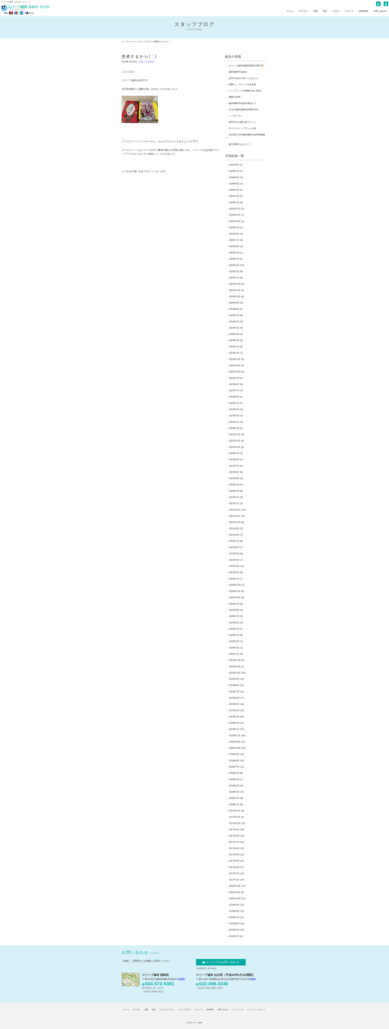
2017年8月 (234, 835)
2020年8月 (234, 610)
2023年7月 (234, 390)
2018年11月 (234, 741)
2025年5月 (234, 252)
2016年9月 (234, 904)
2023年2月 (234, 422)
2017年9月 (234, 829)
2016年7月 (234, 917)
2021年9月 (234, 528)
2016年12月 (235, 886)
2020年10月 (235, 597)
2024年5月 (234, 327)
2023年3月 (234, 415)
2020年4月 (234, 635)
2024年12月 (235, 284)
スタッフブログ (144, 41)
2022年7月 (234, 466)
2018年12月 (235, 735)
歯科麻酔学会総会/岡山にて (243, 103)
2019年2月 (234, 723)
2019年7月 (234, 691)
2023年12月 (235, 359)
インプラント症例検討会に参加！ (246, 90)
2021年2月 (234, 572)
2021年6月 (234, 547)
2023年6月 (234, 396)
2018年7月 (234, 766)
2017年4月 (234, 860)
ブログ (335, 11)
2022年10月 (235, 447)
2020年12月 (235, 585)
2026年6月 (234, 177)
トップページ (128, 41)
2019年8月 (234, 685)
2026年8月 (234, 164)
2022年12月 (235, 434)
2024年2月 (234, 346)
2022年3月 (234, 491)
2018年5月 (234, 779)
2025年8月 (234, 233)
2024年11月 (234, 290)
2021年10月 (235, 522)
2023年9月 (234, 378)
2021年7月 (234, 541)
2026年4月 (234, 190)
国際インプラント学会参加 (242, 84)
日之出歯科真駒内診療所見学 (243, 109)
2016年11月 (234, 892)
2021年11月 (234, 516)
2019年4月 (234, 710)
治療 (315, 11)
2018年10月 (235, 748)
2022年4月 (234, 484)
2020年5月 (234, 629)
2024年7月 (234, 315)
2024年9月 (234, 302)
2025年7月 (234, 240)
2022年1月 (234, 503)
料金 (325, 11)
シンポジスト (236, 115)
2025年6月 (234, 246)
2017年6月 (234, 848)
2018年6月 (234, 773)
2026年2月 (234, 202)
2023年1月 (234, 428)
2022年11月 (234, 440)
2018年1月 (234, 804)
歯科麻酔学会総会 (238, 71)
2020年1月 (234, 654)
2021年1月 (234, 578)
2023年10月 (235, 371)
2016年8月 (234, 911)
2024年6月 (234, 321)
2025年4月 (234, 258)
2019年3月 (234, 716)
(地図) (181, 979)
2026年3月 (234, 196)
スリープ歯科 (197, 1023)
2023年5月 (234, 403)
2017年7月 (234, 842)
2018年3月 (234, 792)
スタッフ (349, 11)
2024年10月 (235, 296)
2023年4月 (234, 409)
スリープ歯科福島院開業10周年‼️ (246, 65)
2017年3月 (234, 867)
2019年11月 (234, 666)
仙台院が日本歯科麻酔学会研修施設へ (245, 136)
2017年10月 (235, 823)
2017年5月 (234, 854)
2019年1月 (234, 729)
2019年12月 (235, 660)
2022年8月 (234, 459)
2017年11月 (234, 817)
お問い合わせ (380, 11)
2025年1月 (234, 277)
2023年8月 (234, 384)
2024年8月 (234, 309)
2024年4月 (234, 334)
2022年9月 (234, 453)
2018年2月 (234, 798)
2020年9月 (234, 603)
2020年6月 (234, 622)
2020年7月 (234, 616)
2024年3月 (234, 340)
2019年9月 (234, 679)
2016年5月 (234, 929)
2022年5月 (234, 478)
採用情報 (363, 11)
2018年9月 (234, 754)
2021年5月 (234, 553)
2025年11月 (234, 215)
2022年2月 (234, 497)
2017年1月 (234, 879)
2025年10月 (235, 221)
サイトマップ (237, 1009)
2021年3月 (234, 566)
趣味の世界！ (236, 97)
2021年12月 (235, 509)
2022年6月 (234, 472)
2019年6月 (234, 697)
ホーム (290, 11)
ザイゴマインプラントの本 (242, 128)
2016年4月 (234, 936)
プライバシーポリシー (256, 1009)
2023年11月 (234, 365)
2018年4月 (234, 785)
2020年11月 (234, 591)
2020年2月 (234, 647)
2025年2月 (234, 271)
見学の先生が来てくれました (243, 78)
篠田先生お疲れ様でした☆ (242, 122)
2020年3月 (234, 641)
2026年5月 (234, 183)
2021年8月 (234, 534)
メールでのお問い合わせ (222, 962)
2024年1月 (234, 353)
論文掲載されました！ (240, 144)
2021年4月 (234, 560)
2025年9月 (234, 227)
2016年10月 (235, 898)
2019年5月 (234, 704)
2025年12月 (235, 208)
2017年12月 (235, 810)
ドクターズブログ (167, 1009)
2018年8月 (234, 760)
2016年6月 (234, 923)
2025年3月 (234, 265)
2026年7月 (234, 171)
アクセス (303, 11)
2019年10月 (235, 672)
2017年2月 (234, 873)
